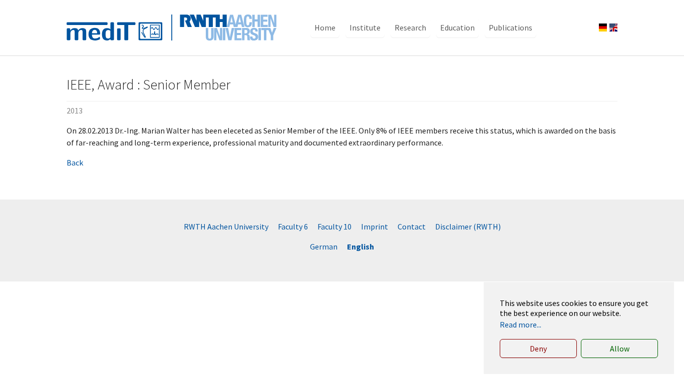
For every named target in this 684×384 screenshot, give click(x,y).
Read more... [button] (520, 325)
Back (75, 163)
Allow (619, 349)
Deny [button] (538, 349)
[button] (324, 28)
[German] (603, 28)
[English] (613, 28)
